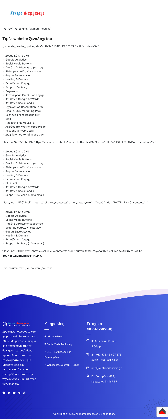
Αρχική (70, 16)
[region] (43, 390)
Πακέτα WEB (136, 16)
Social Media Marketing (59, 344)
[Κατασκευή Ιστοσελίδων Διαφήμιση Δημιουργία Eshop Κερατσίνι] (23, 14)
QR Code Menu (55, 336)
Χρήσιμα (154, 16)
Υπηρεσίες (103, 16)
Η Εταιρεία (85, 16)
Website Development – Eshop (63, 364)
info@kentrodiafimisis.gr (106, 368)
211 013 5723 (99, 354)
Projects (119, 16)
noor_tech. (109, 413)
